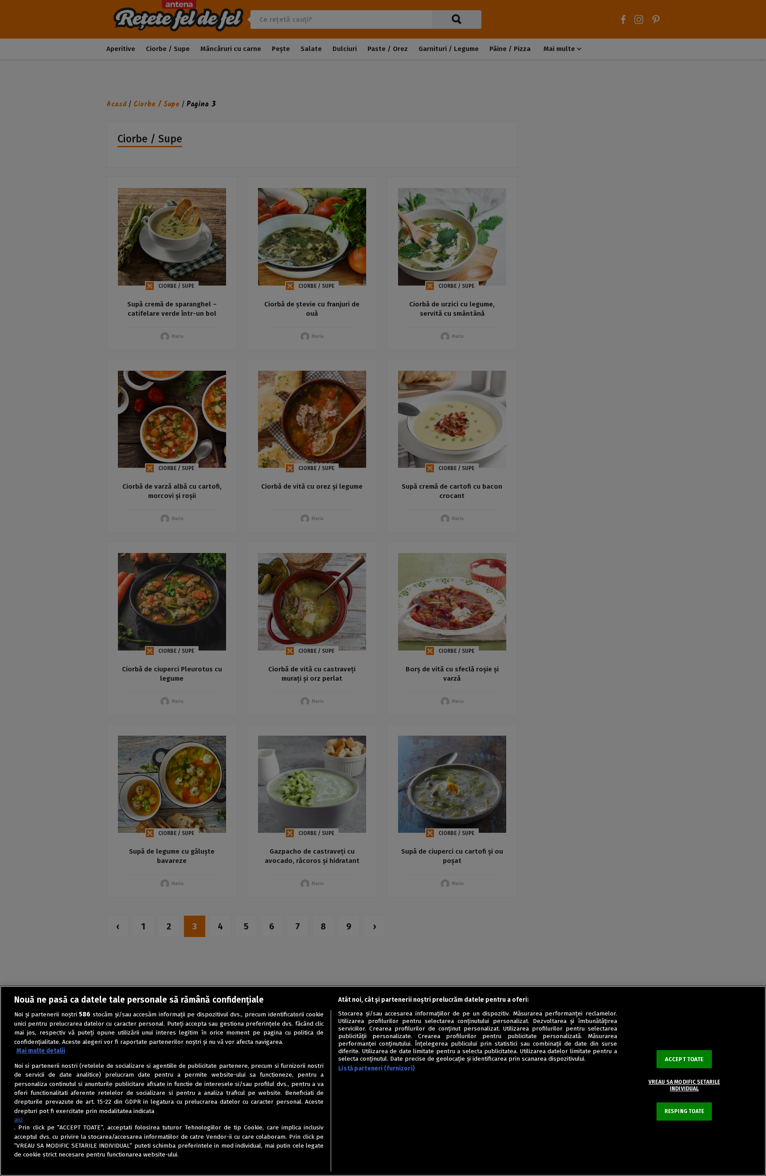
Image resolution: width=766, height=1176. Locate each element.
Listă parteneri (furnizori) (376, 1068)
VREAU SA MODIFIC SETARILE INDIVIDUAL (684, 1085)
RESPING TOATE (684, 1111)
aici (18, 1119)
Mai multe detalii (40, 1050)
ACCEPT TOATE (684, 1059)
